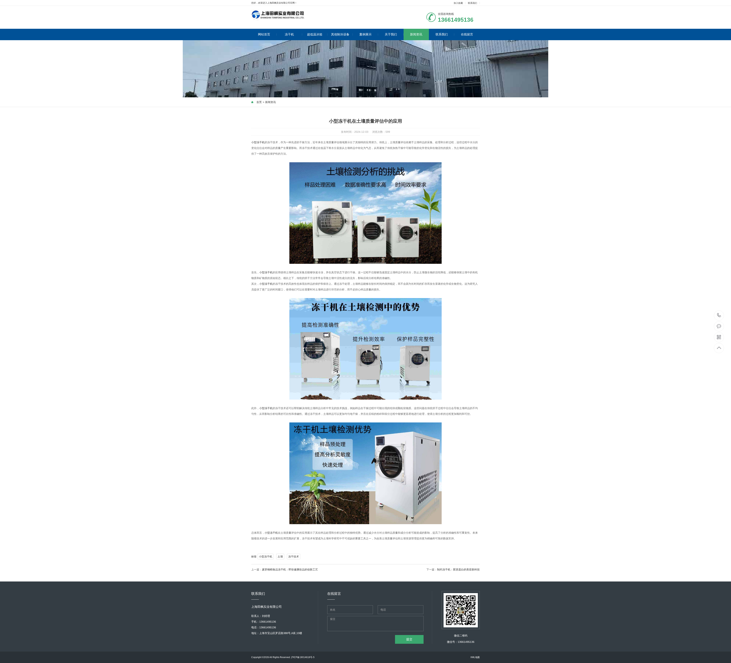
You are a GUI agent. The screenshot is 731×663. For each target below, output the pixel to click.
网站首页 (264, 34)
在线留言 (467, 34)
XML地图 (475, 657)
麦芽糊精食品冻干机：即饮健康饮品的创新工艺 (290, 569)
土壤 (280, 556)
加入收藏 (458, 3)
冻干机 (289, 34)
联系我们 (472, 3)
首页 (259, 102)
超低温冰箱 (314, 34)
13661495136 (719, 315)
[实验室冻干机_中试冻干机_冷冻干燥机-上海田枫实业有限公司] (278, 15)
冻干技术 (293, 556)
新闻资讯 (416, 34)
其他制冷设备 (340, 34)
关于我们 (391, 34)
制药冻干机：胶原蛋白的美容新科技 (458, 569)
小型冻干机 (258, 142)
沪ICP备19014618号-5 (302, 657)
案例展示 (365, 34)
